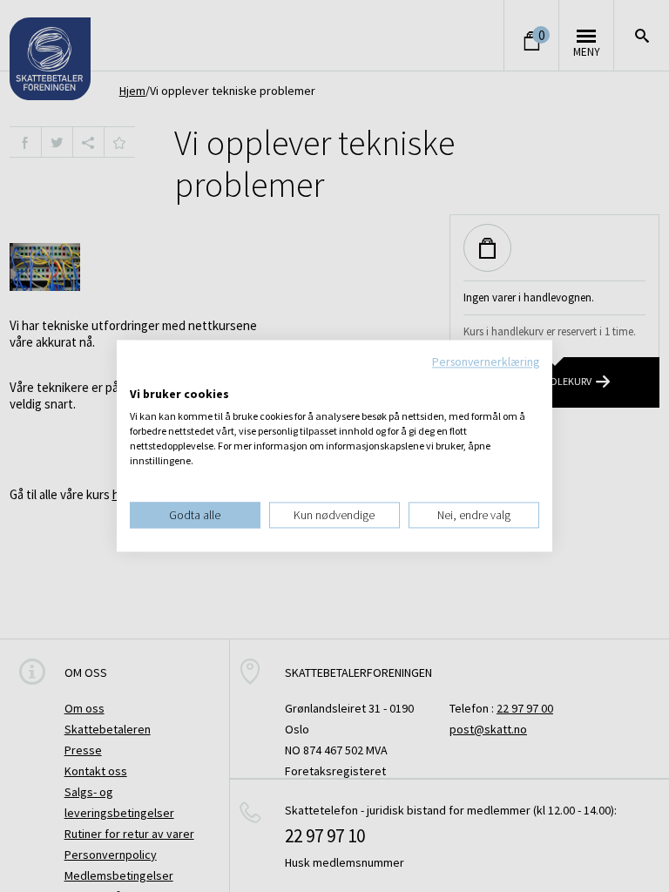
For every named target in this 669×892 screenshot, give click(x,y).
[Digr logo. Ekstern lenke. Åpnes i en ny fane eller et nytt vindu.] (141, 376)
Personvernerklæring (485, 361)
